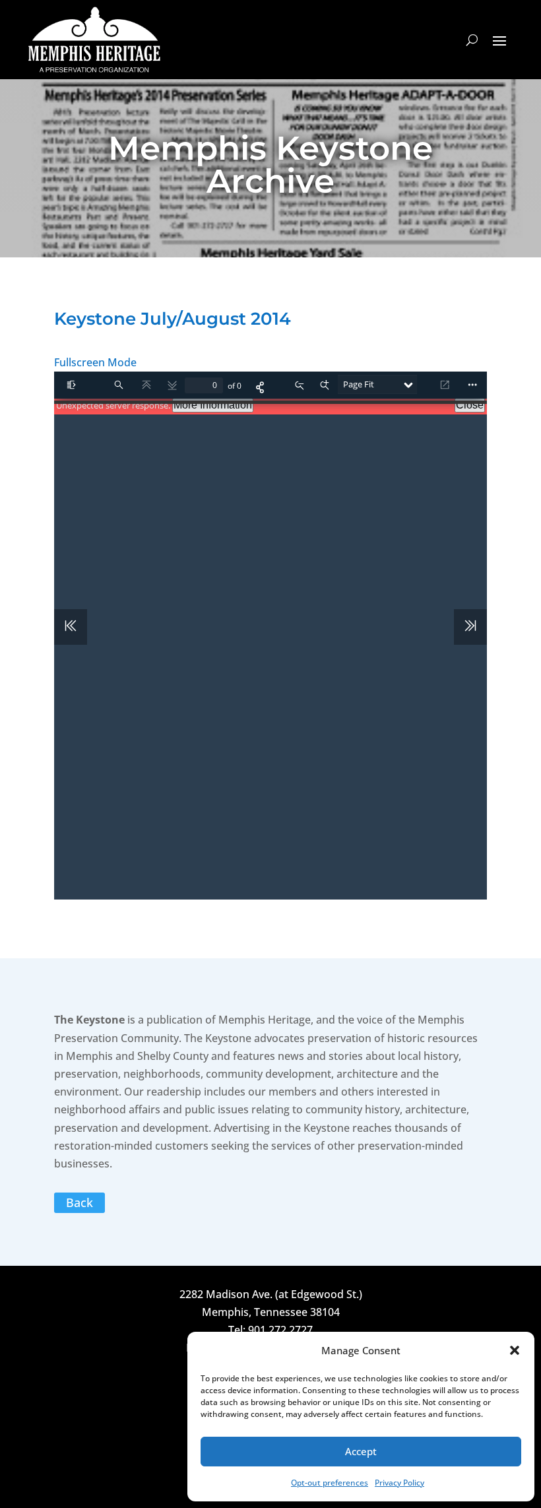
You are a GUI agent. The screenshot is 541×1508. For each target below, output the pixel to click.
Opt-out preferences (329, 1482)
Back (79, 1202)
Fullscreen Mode (95, 362)
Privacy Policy (399, 1482)
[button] (514, 1350)
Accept (361, 1451)
